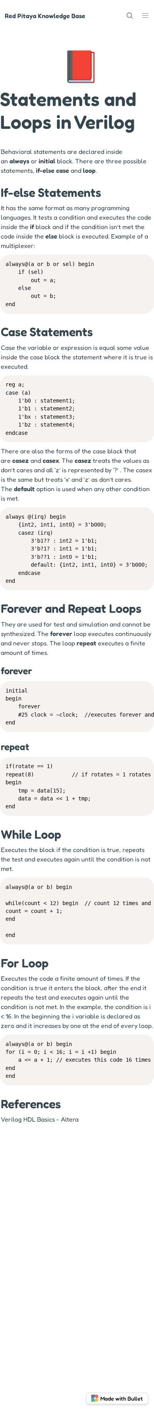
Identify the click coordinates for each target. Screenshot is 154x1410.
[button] (145, 15)
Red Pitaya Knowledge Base (45, 16)
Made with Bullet (121, 1398)
